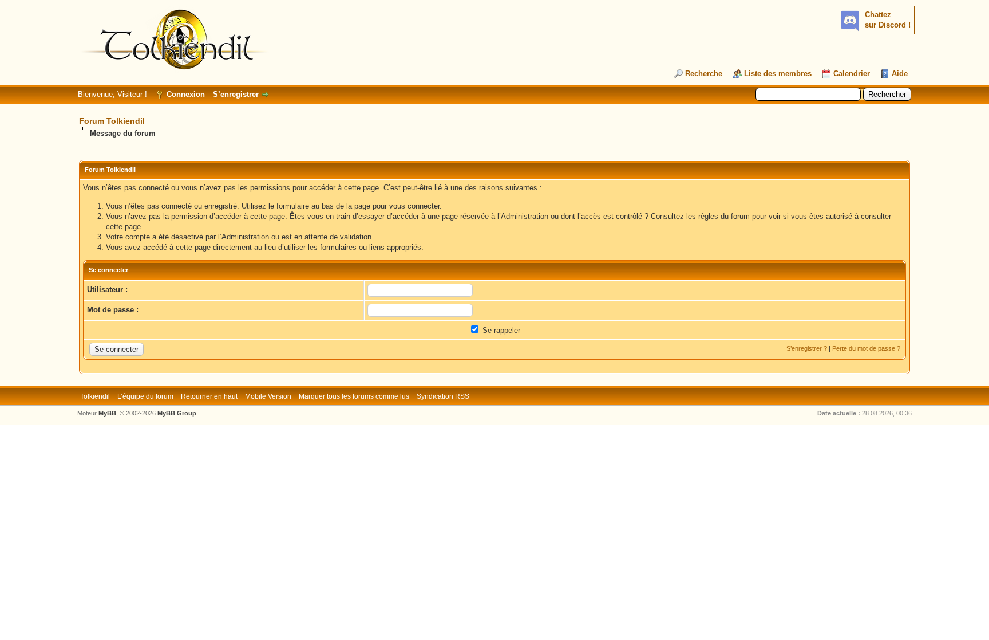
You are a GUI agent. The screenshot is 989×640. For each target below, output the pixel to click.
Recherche (703, 73)
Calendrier (851, 73)
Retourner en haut (209, 396)
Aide (900, 73)
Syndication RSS (443, 396)
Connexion (186, 94)
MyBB (107, 413)
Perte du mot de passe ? (866, 348)
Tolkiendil (95, 396)
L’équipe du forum (145, 396)
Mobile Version (268, 396)
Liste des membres (778, 73)
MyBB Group (176, 413)
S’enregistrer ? (806, 348)
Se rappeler (500, 330)
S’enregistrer (236, 94)
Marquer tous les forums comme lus (354, 396)
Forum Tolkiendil (112, 120)
